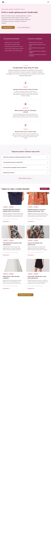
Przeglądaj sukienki (7, 27)
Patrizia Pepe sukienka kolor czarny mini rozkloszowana (37, 277)
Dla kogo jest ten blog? (8, 172)
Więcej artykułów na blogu (25, 178)
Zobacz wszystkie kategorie (23, 27)
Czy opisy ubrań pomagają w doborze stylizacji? (14, 167)
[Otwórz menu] (48, 2)
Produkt (6, 240)
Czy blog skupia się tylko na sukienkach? (13, 162)
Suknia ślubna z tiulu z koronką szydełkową (11, 277)
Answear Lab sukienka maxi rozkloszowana (35, 244)
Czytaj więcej (6, 221)
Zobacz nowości (44, 188)
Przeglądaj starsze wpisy (24, 294)
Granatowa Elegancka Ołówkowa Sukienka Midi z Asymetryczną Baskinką (11, 211)
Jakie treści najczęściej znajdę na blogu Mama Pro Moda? (17, 157)
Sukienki (11, 240)
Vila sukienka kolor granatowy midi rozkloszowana (12, 244)
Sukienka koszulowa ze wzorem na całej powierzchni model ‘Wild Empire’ (36, 211)
